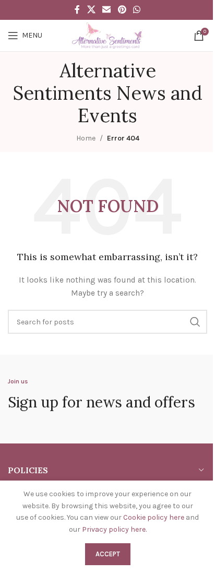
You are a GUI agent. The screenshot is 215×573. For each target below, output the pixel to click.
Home (85, 138)
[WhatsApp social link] (136, 10)
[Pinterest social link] (121, 10)
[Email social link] (106, 10)
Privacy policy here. (114, 529)
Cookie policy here (153, 517)
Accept (107, 554)
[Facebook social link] (77, 10)
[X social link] (91, 10)
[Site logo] (107, 34)
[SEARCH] (195, 322)
